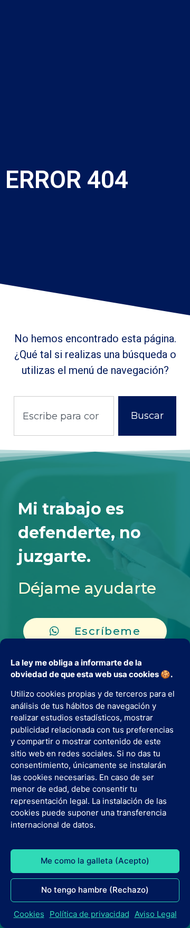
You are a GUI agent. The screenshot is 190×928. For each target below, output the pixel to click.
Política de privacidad (89, 914)
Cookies (29, 914)
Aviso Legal (156, 914)
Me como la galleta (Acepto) (95, 861)
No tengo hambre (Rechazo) (95, 890)
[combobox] (64, 416)
